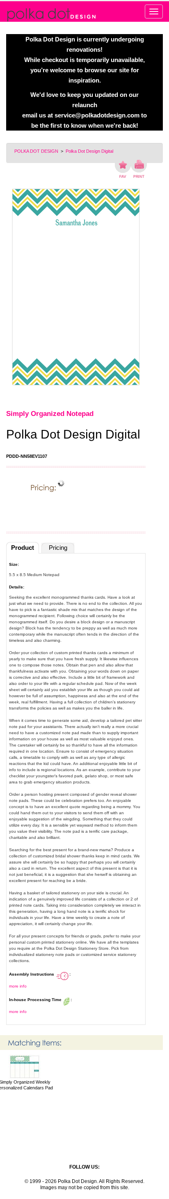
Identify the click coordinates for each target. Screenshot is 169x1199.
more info (18, 986)
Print (139, 168)
